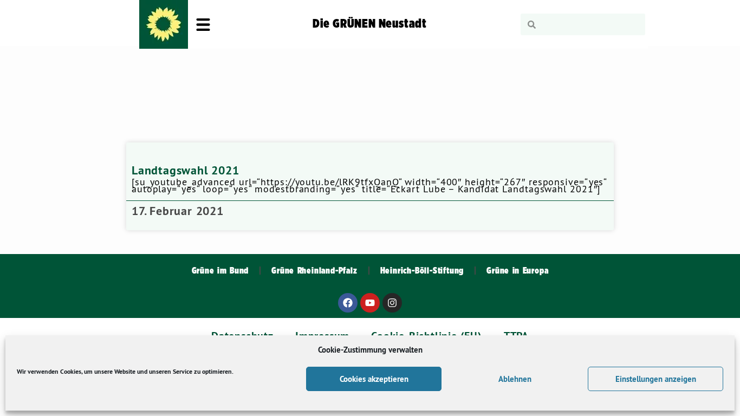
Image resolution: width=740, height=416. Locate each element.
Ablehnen (514, 379)
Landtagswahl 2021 (185, 170)
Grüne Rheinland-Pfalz (314, 270)
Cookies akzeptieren (374, 379)
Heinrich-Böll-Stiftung (422, 270)
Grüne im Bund (220, 270)
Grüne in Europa (517, 270)
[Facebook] (348, 303)
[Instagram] (392, 303)
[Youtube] (370, 303)
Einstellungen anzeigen (655, 379)
